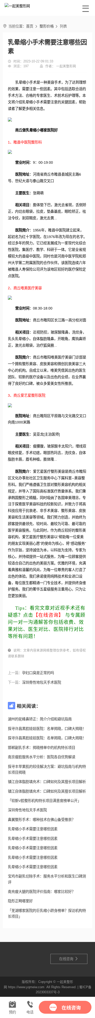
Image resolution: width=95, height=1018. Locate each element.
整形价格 (47, 26)
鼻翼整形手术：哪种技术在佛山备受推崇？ (41, 820)
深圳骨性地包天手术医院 (41, 682)
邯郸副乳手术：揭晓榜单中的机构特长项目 (41, 748)
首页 (29, 26)
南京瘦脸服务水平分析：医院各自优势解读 (41, 757)
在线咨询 (68, 959)
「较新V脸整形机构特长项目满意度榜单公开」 (44, 801)
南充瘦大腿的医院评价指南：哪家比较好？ (41, 892)
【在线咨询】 (48, 615)
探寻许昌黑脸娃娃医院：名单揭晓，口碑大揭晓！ (47, 729)
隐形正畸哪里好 (20, 901)
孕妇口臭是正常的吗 (38, 673)
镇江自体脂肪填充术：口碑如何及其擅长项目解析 (47, 782)
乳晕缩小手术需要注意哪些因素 (33, 829)
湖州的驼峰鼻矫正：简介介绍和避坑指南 (40, 719)
